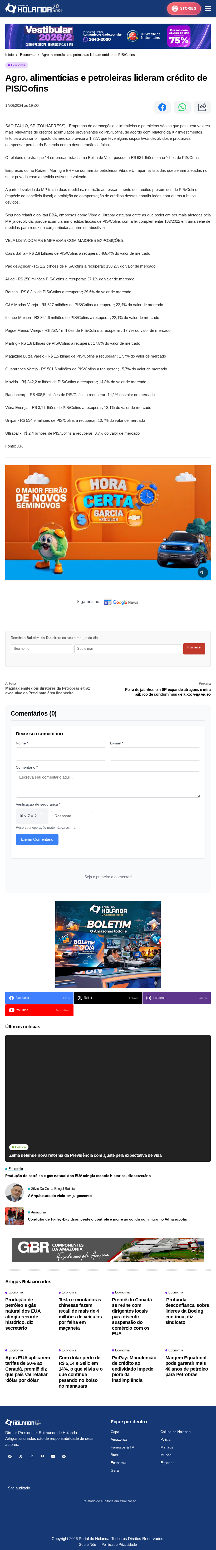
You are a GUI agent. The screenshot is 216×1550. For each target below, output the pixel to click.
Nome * (22, 743)
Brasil (115, 1455)
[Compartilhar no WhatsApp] (182, 107)
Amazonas (119, 1439)
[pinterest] (42, 1456)
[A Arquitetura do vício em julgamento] (14, 1192)
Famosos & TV (122, 1447)
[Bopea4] (33, 8)
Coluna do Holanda (175, 1432)
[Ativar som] (203, 572)
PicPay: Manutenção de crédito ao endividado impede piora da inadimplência (134, 1369)
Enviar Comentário (37, 839)
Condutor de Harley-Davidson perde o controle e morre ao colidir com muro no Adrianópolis (107, 1219)
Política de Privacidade (119, 1544)
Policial (165, 1439)
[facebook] (9, 1456)
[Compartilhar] (202, 107)
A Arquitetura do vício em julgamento (60, 1196)
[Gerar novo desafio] (41, 816)
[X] (20, 1456)
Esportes (167, 1463)
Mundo (165, 1455)
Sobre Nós (87, 1544)
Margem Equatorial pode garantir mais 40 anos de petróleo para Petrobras (186, 1366)
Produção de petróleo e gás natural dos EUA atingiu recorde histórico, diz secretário (78, 1176)
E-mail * (116, 743)
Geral (115, 1470)
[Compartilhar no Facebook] (162, 107)
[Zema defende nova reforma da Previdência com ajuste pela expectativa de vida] (108, 1098)
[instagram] (31, 1456)
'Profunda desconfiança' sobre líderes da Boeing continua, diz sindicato (187, 1311)
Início (9, 55)
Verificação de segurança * (38, 804)
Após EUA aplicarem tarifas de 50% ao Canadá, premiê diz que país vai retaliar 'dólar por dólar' (27, 1369)
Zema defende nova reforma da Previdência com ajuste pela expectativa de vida (85, 1155)
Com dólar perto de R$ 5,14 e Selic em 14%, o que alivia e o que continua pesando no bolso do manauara (81, 1372)
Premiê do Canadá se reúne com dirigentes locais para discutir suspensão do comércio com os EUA (132, 1316)
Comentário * (27, 767)
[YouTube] (53, 1456)
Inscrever (194, 647)
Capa (115, 1432)
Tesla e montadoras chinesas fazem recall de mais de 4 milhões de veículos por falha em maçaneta (80, 1314)
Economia (27, 55)
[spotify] (63, 1456)
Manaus (166, 1447)
